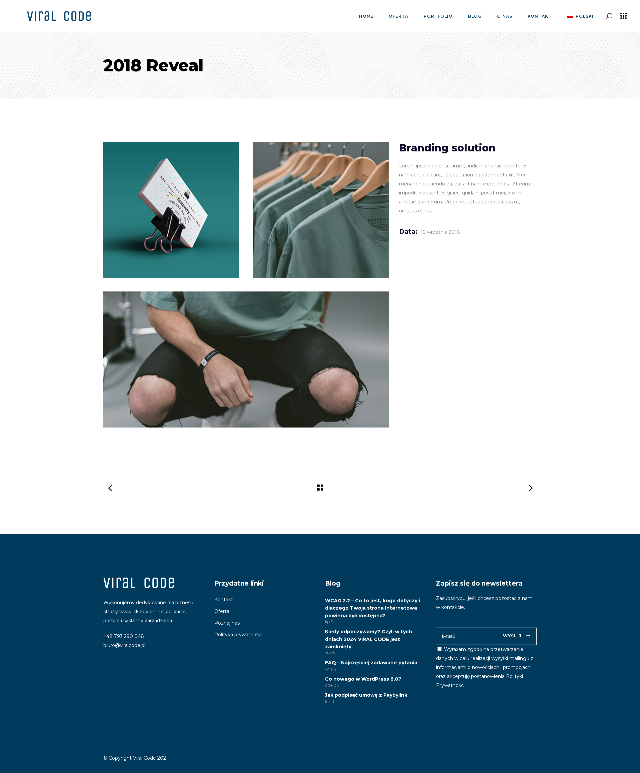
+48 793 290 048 (123, 636)
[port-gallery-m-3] (246, 359)
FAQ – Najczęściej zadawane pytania (371, 663)
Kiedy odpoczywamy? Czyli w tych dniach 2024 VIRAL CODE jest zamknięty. (368, 639)
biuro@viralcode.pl (124, 645)
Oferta (221, 611)
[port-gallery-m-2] (321, 210)
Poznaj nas (227, 623)
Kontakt (223, 600)
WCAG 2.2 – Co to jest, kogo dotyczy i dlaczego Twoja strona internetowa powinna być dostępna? (372, 608)
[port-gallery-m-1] (171, 210)
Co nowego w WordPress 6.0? (363, 679)
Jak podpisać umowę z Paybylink (366, 695)
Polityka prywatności (238, 635)
